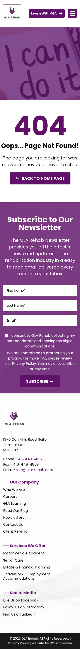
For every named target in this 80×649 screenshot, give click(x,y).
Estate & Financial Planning (26, 567)
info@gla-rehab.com (34, 469)
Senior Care (13, 560)
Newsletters (13, 517)
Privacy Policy (24, 363)
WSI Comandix (61, 643)
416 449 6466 (30, 459)
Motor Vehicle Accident (23, 553)
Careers (10, 496)
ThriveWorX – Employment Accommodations (26, 576)
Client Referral (15, 531)
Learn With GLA (44, 13)
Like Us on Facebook (20, 600)
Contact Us (13, 524)
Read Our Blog (15, 510)
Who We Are (14, 489)
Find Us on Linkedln (19, 614)
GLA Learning (14, 503)
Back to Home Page (43, 178)
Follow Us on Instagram (23, 607)
